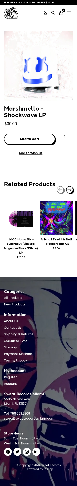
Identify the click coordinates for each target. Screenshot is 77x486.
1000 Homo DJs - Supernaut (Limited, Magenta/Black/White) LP (21, 246)
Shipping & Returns (18, 334)
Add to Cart (29, 139)
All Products (13, 297)
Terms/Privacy (15, 360)
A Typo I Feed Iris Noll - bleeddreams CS (56, 241)
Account (10, 383)
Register (10, 377)
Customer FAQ (15, 340)
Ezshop (48, 469)
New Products (14, 304)
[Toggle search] (53, 13)
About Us (11, 321)
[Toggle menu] (69, 13)
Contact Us (13, 327)
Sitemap (10, 347)
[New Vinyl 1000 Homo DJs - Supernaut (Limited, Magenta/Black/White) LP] (20, 218)
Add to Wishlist (30, 153)
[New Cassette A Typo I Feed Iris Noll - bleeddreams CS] (56, 218)
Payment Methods (18, 354)
